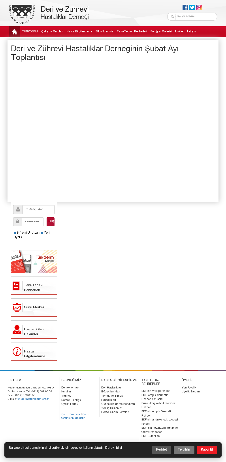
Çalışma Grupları (52, 31)
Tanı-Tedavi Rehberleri (132, 31)
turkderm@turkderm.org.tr (33, 399)
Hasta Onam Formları (115, 412)
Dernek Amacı (70, 387)
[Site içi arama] (172, 17)
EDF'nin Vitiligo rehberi (155, 391)
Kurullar (66, 391)
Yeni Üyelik (189, 387)
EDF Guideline (150, 436)
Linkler (179, 31)
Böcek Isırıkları (110, 391)
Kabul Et (207, 449)
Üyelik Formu (69, 404)
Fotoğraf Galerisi (161, 31)
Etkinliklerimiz (104, 31)
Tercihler (184, 449)
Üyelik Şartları (191, 391)
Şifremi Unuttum (28, 233)
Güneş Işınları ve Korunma (118, 404)
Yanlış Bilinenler (111, 408)
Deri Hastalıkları (111, 387)
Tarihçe (66, 396)
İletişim (191, 31)
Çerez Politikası (70, 414)
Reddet (161, 449)
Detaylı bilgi (113, 448)
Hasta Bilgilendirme (79, 31)
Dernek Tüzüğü (71, 400)
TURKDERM (30, 31)
